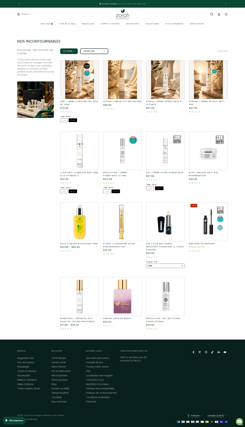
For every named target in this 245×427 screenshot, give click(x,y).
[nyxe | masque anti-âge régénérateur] (208, 151)
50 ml (73, 191)
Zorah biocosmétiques (33, 415)
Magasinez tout (25, 358)
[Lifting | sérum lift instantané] (122, 79)
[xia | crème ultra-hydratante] (165, 151)
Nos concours (59, 401)
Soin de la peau (25, 362)
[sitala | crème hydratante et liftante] (165, 79)
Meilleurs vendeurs (27, 379)
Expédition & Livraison (97, 384)
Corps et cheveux (26, 371)
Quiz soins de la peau (97, 358)
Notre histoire (59, 366)
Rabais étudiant (60, 392)
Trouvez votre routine (97, 366)
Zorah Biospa (59, 358)
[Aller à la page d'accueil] (122, 14)
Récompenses (59, 375)
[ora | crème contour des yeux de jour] (79, 79)
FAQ (88, 371)
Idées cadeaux (25, 384)
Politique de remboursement (101, 392)
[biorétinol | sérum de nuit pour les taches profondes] (79, 296)
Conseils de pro (94, 362)
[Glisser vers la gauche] (19, 4)
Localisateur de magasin (99, 375)
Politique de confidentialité (100, 388)
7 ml (63, 120)
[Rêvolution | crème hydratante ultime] (122, 151)
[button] (211, 14)
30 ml (73, 120)
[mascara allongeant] (208, 222)
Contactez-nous (95, 379)
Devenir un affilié (60, 388)
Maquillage (23, 366)
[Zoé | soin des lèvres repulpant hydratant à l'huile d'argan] (165, 222)
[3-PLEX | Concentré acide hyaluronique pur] (122, 222)
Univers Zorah (59, 362)
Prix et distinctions (61, 371)
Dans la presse (60, 379)
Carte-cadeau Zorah (28, 388)
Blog (54, 384)
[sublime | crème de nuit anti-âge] (208, 79)
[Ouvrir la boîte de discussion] (239, 421)
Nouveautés (23, 375)
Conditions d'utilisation (98, 397)
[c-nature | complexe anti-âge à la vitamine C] (79, 151)
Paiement (91, 401)
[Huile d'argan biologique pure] (79, 222)
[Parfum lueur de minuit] (122, 296)
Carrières (57, 397)
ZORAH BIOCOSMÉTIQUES (27, 419)
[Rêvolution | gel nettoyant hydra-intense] (165, 296)
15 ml (150, 188)
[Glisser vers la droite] (225, 4)
